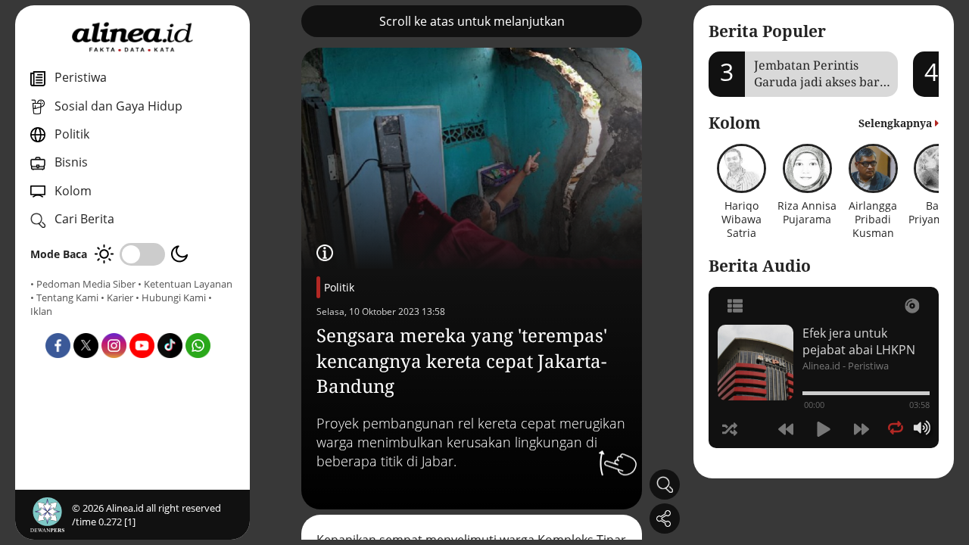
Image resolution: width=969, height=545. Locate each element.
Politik (339, 287)
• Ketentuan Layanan (185, 284)
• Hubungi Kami (171, 297)
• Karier (117, 297)
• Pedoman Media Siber (83, 284)
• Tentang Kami (64, 297)
